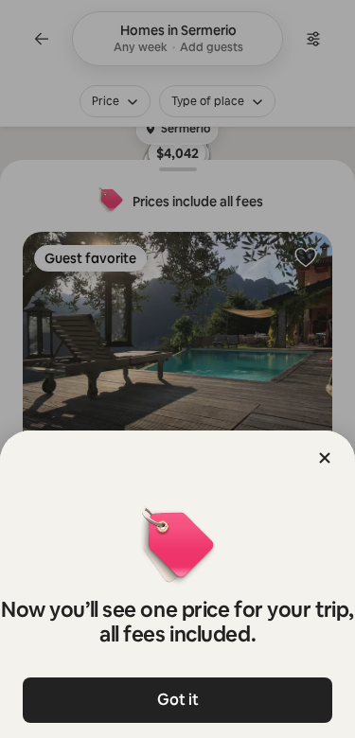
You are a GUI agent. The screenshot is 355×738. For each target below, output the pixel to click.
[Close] (324, 458)
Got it (178, 700)
